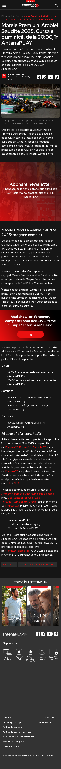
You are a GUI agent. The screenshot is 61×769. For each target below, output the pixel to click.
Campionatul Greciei (25, 501)
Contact (6, 717)
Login (30, 334)
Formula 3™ (39, 447)
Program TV (45, 722)
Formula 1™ (11, 447)
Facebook (39, 77)
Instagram (44, 77)
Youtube (51, 77)
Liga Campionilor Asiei (20, 497)
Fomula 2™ (25, 447)
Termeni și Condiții (11, 722)
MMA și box (12, 505)
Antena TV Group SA (13, 741)
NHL (8, 483)
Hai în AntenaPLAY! (18, 520)
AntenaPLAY (9, 564)
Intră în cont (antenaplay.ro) (23, 524)
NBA (17, 483)
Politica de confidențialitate (16, 732)
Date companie (47, 717)
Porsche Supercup (25, 493)
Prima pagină (7, 16)
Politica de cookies (12, 727)
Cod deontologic (11, 746)
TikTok (57, 77)
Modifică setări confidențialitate (19, 736)
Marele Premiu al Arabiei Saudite (37, 564)
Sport (18, 16)
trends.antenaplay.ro (17, 550)
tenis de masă (45, 493)
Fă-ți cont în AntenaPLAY (22, 528)
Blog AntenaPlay (30, 6)
